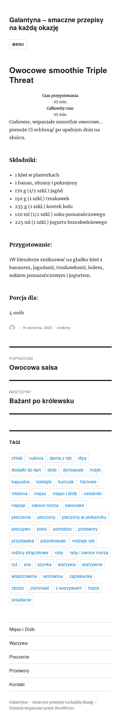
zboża (18, 588)
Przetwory (19, 670)
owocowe (74, 505)
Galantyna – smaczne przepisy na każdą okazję (56, 23)
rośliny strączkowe (30, 552)
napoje (18, 505)
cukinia (36, 458)
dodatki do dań (26, 469)
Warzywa (18, 643)
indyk (95, 469)
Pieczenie (19, 656)
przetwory (88, 529)
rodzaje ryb (83, 540)
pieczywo (21, 529)
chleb (17, 458)
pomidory (62, 529)
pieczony (46, 517)
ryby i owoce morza (89, 552)
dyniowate (73, 469)
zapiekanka (80, 576)
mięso (40, 493)
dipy (82, 458)
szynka (44, 564)
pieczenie (21, 517)
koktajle (44, 481)
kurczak (66, 481)
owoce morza (45, 505)
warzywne (92, 564)
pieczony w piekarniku (84, 517)
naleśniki (93, 493)
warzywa (67, 564)
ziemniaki (39, 588)
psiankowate (53, 540)
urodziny (64, 327)
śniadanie (21, 599)
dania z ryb (61, 458)
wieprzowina (24, 576)
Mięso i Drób (22, 629)
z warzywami (69, 588)
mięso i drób (65, 493)
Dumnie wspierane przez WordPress (41, 708)
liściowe (88, 481)
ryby (59, 552)
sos (27, 564)
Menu (18, 44)
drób (52, 469)
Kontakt (16, 684)
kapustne (21, 481)
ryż (14, 564)
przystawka (23, 540)
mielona (20, 493)
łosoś (93, 588)
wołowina (53, 576)
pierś (42, 529)
